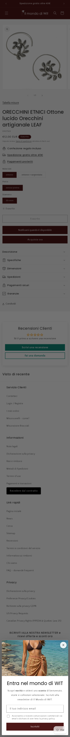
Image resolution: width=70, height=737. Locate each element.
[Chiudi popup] (63, 645)
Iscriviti (35, 726)
